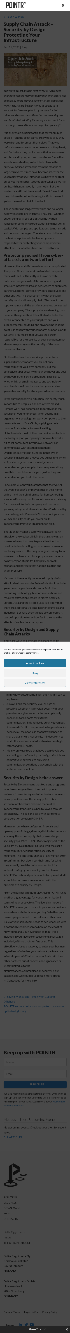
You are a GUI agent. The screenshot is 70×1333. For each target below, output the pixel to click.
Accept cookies (35, 663)
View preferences (35, 682)
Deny (35, 673)
